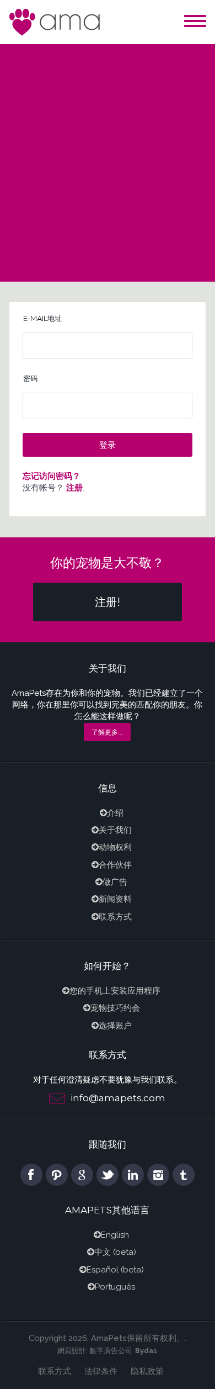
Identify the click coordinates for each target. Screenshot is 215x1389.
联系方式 (115, 917)
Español (103, 1270)
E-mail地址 (42, 318)
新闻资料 (115, 899)
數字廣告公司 (110, 1350)
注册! (107, 602)
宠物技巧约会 (115, 1008)
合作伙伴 (115, 865)
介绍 (115, 813)
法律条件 (100, 1371)
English (115, 1235)
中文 (102, 1252)
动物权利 (115, 847)
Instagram (158, 1175)
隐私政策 (147, 1371)
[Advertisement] (107, 157)
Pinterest (57, 1175)
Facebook (31, 1175)
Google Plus (82, 1175)
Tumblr (184, 1175)
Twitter (107, 1175)
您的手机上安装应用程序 (114, 991)
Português (115, 1287)
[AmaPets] (56, 21)
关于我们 (115, 830)
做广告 (115, 882)
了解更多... (107, 732)
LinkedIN (133, 1175)
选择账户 (115, 1026)
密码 (30, 378)
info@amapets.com (118, 1097)
